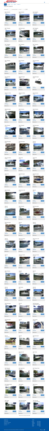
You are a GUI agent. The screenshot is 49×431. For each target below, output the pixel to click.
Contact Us (18, 4)
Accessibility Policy (22, 429)
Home (5, 4)
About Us (15, 4)
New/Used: (13, 9)
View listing (14, 71)
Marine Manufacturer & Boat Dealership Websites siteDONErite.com (11, 429)
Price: (19, 9)
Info (12, 4)
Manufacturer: (5, 9)
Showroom (8, 4)
